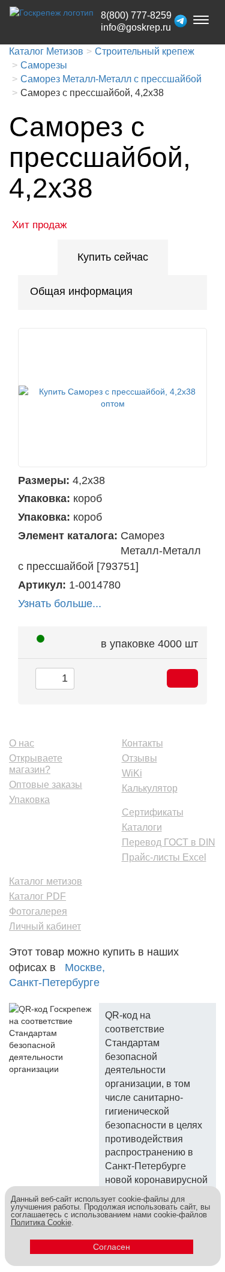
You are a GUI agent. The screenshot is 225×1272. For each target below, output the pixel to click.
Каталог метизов (45, 881)
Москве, (85, 968)
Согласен (111, 1247)
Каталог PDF (37, 896)
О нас (21, 743)
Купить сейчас (112, 257)
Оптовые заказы (45, 785)
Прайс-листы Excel (164, 857)
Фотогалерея (38, 911)
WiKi (132, 773)
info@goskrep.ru (136, 27)
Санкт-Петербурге (54, 983)
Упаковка (29, 800)
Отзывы (139, 758)
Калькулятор (150, 788)
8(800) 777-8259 (136, 15)
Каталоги (142, 827)
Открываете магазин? (35, 764)
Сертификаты (153, 812)
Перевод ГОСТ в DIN (168, 842)
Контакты (142, 743)
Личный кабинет (45, 926)
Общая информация (81, 291)
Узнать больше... (59, 604)
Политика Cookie (41, 1222)
